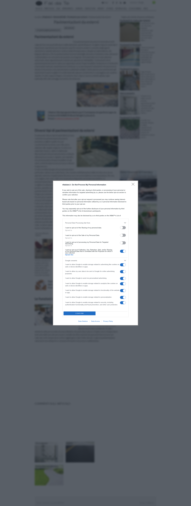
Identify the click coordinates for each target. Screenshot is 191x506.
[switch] (123, 227)
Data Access (95, 321)
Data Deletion (83, 321)
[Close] (134, 185)
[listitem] (95, 223)
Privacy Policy (108, 321)
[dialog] (95, 253)
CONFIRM (79, 313)
